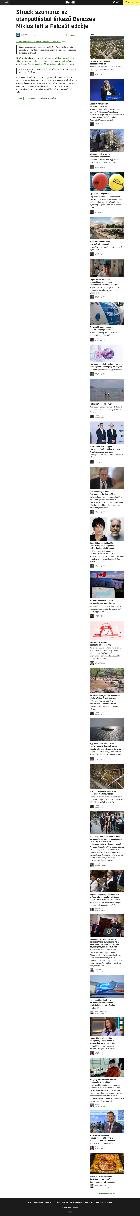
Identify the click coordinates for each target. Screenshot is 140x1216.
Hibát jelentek (38, 1203)
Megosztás (71, 35)
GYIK (29, 1203)
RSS (97, 1203)
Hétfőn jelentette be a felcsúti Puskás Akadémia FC (38, 41)
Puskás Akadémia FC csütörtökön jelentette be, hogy (51, 64)
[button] (20, 98)
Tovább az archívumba (107, 1193)
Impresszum (49, 1203)
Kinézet (118, 2)
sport (22, 36)
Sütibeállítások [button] (106, 1203)
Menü (6, 2)
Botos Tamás (24, 34)
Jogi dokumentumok (76, 1203)
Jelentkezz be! (133, 2)
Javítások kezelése (61, 1203)
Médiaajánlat (89, 1203)
